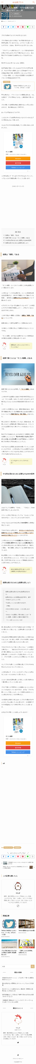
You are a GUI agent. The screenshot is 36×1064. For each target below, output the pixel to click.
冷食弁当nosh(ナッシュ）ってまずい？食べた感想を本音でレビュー (18, 978)
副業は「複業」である (12, 235)
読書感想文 (16, 13)
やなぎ (18, 893)
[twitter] (18, 1042)
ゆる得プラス (18, 2)
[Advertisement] (18, 205)
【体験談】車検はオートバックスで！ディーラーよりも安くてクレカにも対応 (17, 1001)
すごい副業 (9, 152)
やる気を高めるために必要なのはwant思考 (18, 240)
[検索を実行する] (33, 966)
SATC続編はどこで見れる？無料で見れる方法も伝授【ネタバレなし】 (18, 995)
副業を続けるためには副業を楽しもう (17, 243)
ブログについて (8, 13)
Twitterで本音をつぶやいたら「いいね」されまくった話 (22, 86)
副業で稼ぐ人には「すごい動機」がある (18, 238)
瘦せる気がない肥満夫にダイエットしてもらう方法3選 (18, 984)
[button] (33, 2)
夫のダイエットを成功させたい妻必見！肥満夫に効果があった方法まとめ (17, 990)
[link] (18, 906)
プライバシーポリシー (18, 1058)
